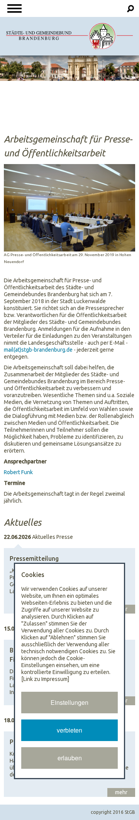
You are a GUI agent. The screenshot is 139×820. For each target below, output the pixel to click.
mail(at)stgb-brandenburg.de (38, 350)
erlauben (70, 757)
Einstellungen (69, 702)
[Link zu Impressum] (45, 679)
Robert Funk (18, 472)
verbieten (69, 730)
